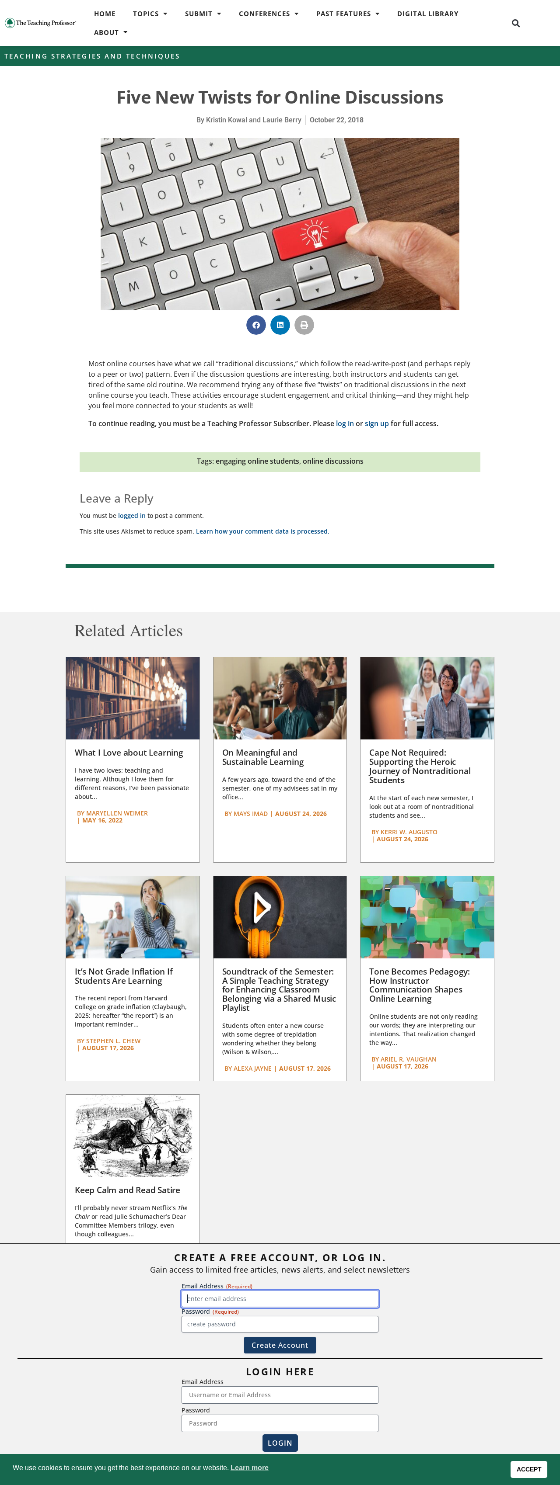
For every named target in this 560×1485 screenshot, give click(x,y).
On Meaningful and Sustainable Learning (263, 757)
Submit (199, 13)
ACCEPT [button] (529, 1469)
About (106, 32)
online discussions (333, 461)
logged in (132, 515)
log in (345, 423)
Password (196, 1410)
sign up (377, 423)
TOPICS (146, 13)
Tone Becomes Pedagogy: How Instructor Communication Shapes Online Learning (419, 985)
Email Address (203, 1381)
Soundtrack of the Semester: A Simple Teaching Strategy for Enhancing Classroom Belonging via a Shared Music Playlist (279, 990)
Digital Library (427, 13)
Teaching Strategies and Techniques (92, 56)
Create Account (280, 1345)
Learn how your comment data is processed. (262, 531)
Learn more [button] (250, 1467)
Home (105, 13)
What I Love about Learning (129, 752)
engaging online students (257, 461)
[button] (515, 23)
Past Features (343, 13)
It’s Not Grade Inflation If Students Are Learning (124, 976)
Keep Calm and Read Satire (127, 1190)
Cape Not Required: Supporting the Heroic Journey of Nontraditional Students (419, 766)
